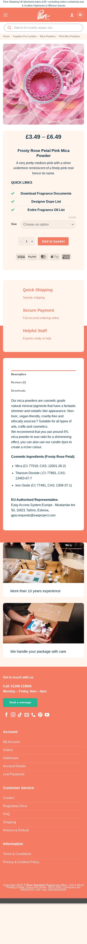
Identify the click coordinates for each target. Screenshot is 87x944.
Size (14, 224)
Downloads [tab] (18, 390)
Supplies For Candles (25, 36)
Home (6, 36)
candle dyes (59, 442)
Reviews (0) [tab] (18, 382)
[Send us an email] (26, 715)
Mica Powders (48, 36)
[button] (5, 15)
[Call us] (33, 715)
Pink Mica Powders (69, 36)
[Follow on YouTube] (47, 715)
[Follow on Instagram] (13, 715)
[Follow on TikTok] (20, 715)
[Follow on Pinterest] (40, 715)
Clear (72, 217)
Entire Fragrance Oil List (46, 210)
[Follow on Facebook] (6, 715)
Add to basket (53, 241)
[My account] (72, 14)
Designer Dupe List (46, 201)
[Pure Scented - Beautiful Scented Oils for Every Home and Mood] (43, 15)
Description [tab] (18, 374)
